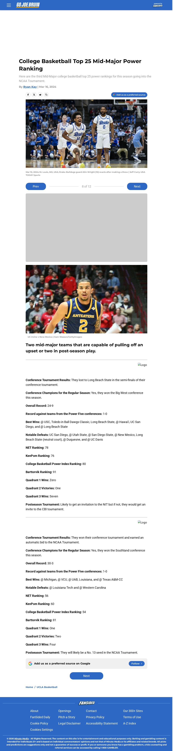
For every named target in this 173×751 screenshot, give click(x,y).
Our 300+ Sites (133, 711)
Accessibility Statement (102, 723)
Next (137, 186)
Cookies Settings (41, 729)
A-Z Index (129, 723)
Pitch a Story (66, 717)
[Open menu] (9, 5)
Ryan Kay (30, 86)
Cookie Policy (39, 723)
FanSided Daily (40, 717)
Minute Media (21, 738)
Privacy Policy (95, 717)
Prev (36, 186)
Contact (91, 711)
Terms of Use (132, 717)
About (34, 711)
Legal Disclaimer (69, 723)
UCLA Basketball (47, 687)
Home (29, 687)
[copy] (46, 94)
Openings (64, 711)
